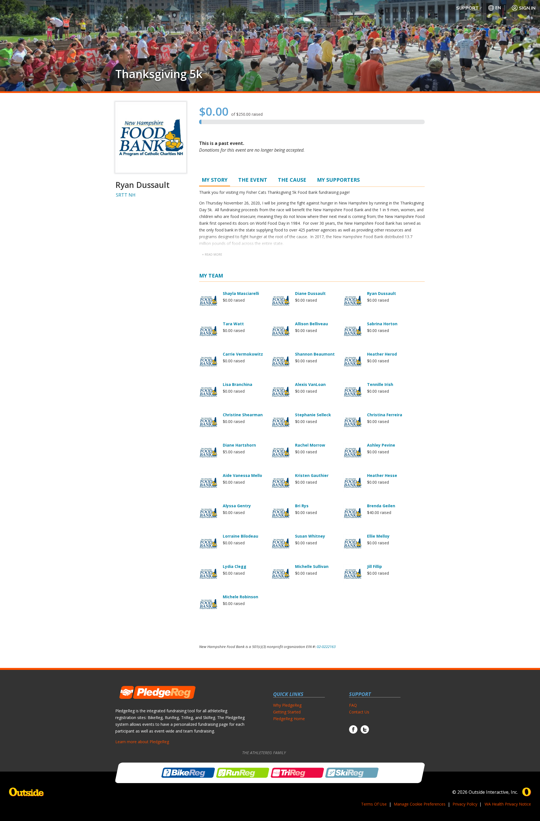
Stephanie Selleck (313, 414)
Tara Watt (233, 323)
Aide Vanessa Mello (242, 475)
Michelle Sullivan (311, 566)
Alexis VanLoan (310, 384)
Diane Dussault (310, 293)
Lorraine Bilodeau (240, 536)
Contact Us (359, 712)
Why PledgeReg (287, 705)
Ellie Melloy (378, 536)
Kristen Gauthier (311, 475)
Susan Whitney (310, 536)
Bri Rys (302, 505)
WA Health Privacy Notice (508, 804)
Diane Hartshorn (239, 445)
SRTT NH (126, 195)
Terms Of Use (374, 804)
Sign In (527, 8)
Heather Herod (382, 354)
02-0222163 (326, 646)
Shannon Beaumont (315, 354)
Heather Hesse (382, 475)
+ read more (212, 254)
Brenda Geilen (381, 505)
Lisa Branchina (237, 384)
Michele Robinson (240, 596)
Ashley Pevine (381, 445)
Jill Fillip (374, 566)
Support (467, 8)
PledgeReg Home (289, 718)
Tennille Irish (380, 384)
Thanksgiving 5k (158, 74)
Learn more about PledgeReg (142, 741)
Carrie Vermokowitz (243, 354)
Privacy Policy (465, 804)
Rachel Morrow (310, 445)
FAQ (353, 705)
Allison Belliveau (311, 323)
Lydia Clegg (234, 566)
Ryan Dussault (381, 293)
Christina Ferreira (384, 414)
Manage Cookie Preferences (420, 804)
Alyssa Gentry (237, 505)
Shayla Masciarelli (241, 293)
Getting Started (287, 712)
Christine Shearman (243, 414)
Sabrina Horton (382, 323)
